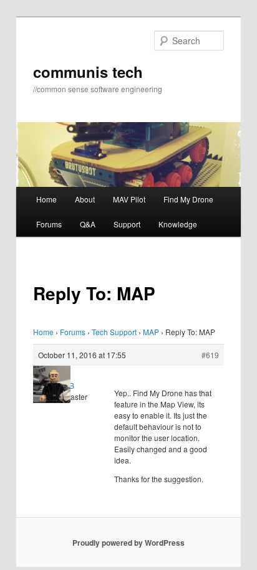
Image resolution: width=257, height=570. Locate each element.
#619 (210, 354)
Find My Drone (188, 199)
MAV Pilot (129, 199)
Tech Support (114, 331)
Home (46, 199)
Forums (49, 224)
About (85, 199)
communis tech (88, 71)
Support (127, 224)
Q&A (87, 224)
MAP (151, 331)
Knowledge (177, 224)
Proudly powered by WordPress (128, 542)
